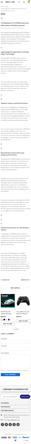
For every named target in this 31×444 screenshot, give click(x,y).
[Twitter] (6, 424)
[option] (8, 308)
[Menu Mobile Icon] (2, 2)
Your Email (4, 346)
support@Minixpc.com (13, 420)
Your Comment (5, 353)
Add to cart (7, 324)
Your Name (4, 339)
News (7, 6)
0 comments (20, 28)
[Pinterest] (14, 424)
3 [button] (16, 329)
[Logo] (10, 2)
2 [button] (14, 329)
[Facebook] (2, 424)
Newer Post (25, 280)
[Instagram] (10, 424)
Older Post (6, 280)
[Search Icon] (19, 2)
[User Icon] (24, 2)
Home (2, 6)
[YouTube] (18, 424)
